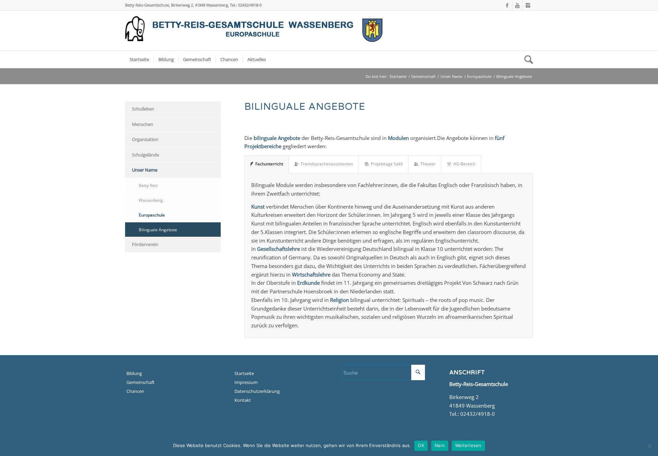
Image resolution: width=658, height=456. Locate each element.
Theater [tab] (428, 164)
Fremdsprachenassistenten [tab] (327, 164)
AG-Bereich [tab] (464, 164)
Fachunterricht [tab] (269, 164)
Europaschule (479, 76)
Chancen (135, 391)
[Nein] (649, 445)
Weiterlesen (468, 445)
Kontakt (242, 400)
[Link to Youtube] (517, 5)
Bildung (134, 373)
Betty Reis (148, 185)
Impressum (246, 382)
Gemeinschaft (423, 76)
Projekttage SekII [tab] (387, 164)
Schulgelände (145, 155)
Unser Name (451, 76)
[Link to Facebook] (507, 5)
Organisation (145, 139)
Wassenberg (151, 200)
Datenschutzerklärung (257, 391)
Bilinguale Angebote (158, 229)
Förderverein (145, 244)
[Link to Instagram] (528, 5)
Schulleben (143, 109)
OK (421, 445)
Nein (440, 445)
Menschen (142, 124)
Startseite (398, 76)
